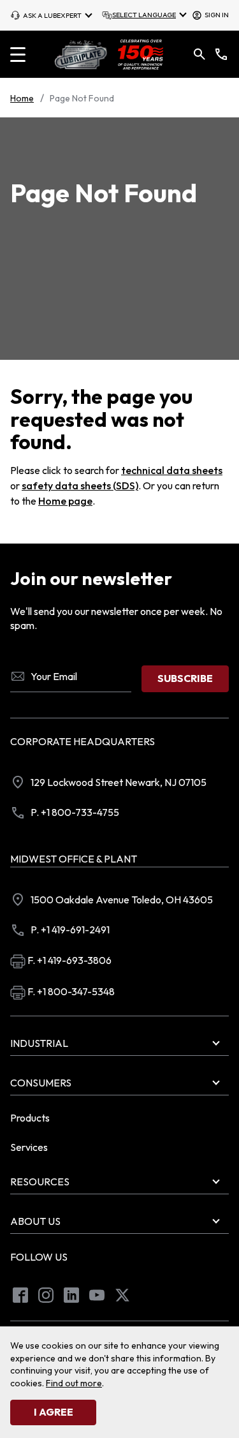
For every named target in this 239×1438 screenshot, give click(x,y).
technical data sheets (171, 470)
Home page (65, 500)
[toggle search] (199, 54)
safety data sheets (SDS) (80, 485)
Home (22, 98)
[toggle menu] (17, 54)
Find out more (74, 1383)
